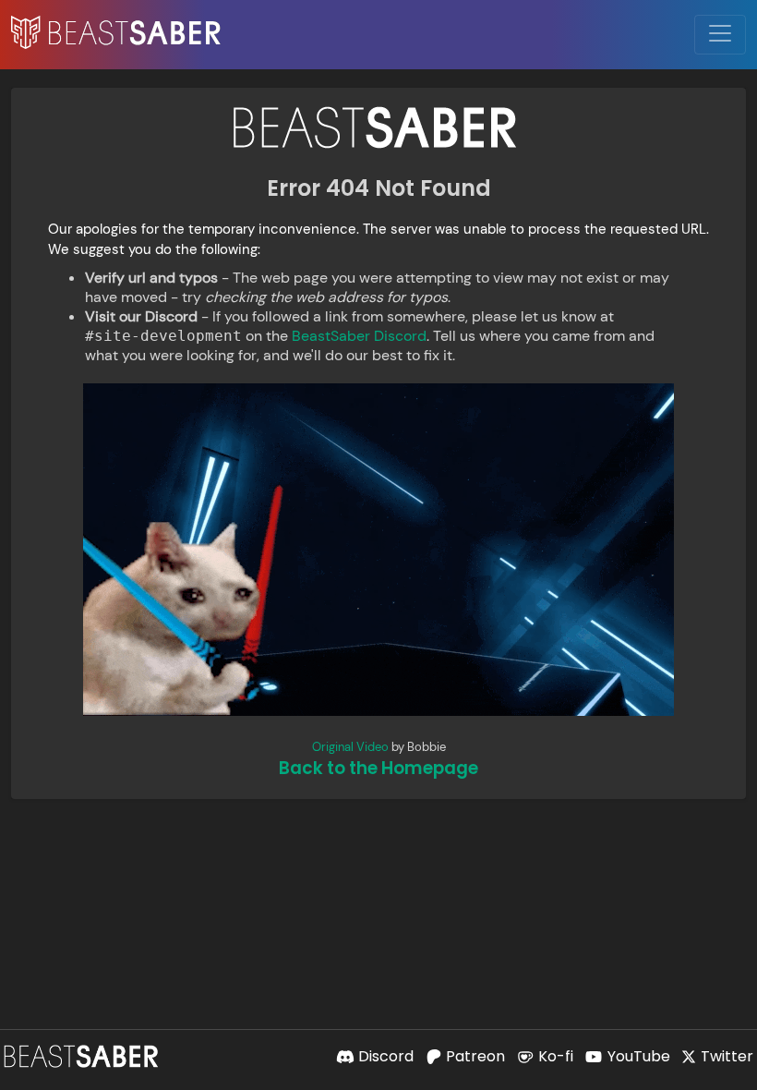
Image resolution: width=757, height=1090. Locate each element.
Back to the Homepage (378, 768)
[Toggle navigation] (720, 34)
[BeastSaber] (83, 1056)
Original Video (350, 747)
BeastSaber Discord (359, 335)
